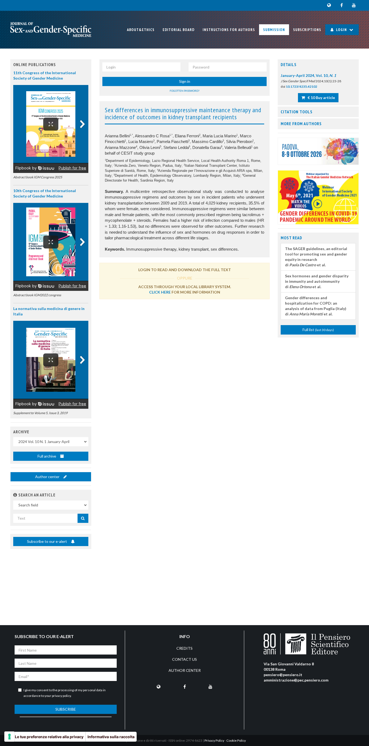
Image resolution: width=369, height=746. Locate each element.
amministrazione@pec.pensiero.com (296, 680)
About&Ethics (141, 29)
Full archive (47, 456)
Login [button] (341, 29)
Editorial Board (178, 29)
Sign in (184, 81)
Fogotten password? (184, 90)
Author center (47, 476)
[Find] (83, 518)
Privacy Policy (214, 740)
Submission (274, 29)
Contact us (184, 659)
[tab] (318, 65)
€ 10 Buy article (321, 97)
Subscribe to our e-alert (47, 541)
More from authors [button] (301, 123)
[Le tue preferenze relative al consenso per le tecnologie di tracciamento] (9, 736)
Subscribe (65, 709)
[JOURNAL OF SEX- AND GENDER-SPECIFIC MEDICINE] (50, 30)
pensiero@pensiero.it (283, 674)
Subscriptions (307, 29)
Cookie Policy (236, 740)
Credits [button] (184, 648)
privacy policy (61, 696)
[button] (15, 495)
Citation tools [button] (297, 111)
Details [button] (289, 64)
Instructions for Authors (229, 29)
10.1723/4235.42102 (301, 86)
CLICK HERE (160, 292)
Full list (318, 329)
